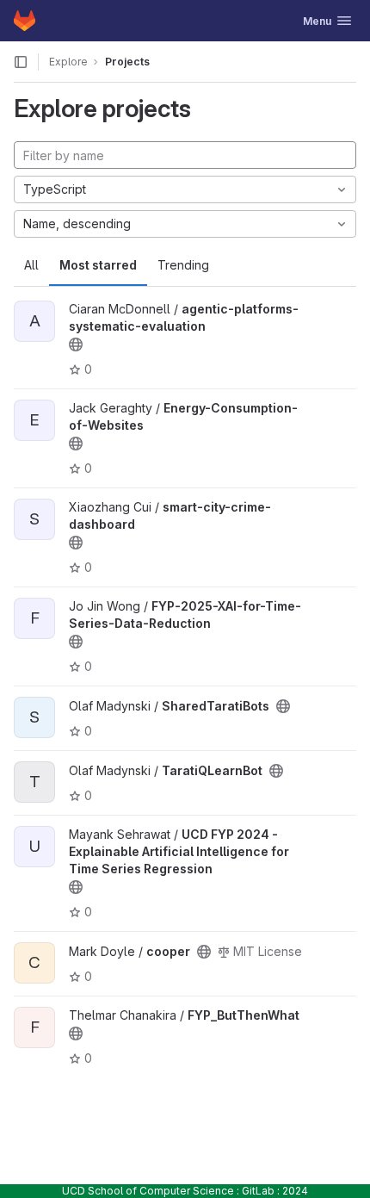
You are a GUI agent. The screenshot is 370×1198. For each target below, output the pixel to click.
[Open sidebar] (20, 62)
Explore (68, 61)
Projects (127, 61)
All (31, 265)
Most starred (98, 265)
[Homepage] (24, 20)
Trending (183, 265)
